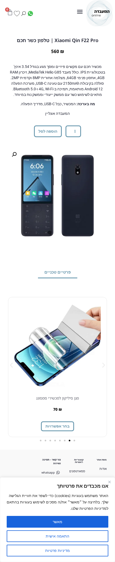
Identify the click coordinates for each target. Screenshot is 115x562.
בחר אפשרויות (57, 426)
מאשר (57, 521)
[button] (80, 11)
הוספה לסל (48, 131)
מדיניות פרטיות (57, 550)
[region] (57, 519)
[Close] (109, 482)
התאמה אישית (57, 536)
